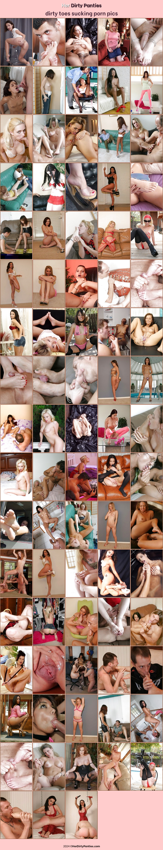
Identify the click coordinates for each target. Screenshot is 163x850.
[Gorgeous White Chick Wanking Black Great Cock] (16, 187)
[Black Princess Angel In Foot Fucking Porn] (114, 138)
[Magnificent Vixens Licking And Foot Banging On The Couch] (81, 235)
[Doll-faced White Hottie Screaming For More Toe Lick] (49, 187)
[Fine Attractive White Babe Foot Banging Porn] (147, 42)
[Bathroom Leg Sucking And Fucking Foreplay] (49, 42)
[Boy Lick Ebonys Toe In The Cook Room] (114, 332)
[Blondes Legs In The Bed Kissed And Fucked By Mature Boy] (49, 477)
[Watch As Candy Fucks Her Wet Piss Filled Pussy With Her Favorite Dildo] (49, 670)
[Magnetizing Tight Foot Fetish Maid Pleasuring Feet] (147, 187)
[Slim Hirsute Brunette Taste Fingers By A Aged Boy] (114, 283)
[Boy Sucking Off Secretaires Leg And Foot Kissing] (81, 90)
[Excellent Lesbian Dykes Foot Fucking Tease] (81, 525)
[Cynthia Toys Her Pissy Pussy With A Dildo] (16, 332)
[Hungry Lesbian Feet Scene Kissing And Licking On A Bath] (147, 573)
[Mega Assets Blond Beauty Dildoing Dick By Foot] (49, 138)
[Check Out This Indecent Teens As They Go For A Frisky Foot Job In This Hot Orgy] (16, 380)
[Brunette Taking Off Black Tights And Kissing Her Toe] (16, 670)
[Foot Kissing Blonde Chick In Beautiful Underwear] (49, 332)
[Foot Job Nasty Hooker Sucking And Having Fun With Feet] (81, 42)
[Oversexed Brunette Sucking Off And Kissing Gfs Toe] (147, 428)
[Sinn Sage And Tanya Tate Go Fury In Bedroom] (81, 138)
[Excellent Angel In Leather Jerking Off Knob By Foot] (16, 235)
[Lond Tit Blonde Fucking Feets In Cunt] (81, 573)
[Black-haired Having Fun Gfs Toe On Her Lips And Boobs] (81, 187)
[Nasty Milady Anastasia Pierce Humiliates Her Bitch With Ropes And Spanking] (114, 670)
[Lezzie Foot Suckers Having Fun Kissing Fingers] (114, 573)
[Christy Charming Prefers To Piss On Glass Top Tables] (147, 90)
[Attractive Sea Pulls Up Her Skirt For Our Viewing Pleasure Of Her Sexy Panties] (49, 621)
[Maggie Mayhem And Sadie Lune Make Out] (114, 42)
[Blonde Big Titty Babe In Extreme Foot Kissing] (147, 138)
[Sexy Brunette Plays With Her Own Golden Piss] (16, 42)
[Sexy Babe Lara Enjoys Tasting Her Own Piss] (147, 332)
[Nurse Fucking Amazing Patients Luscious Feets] (49, 90)
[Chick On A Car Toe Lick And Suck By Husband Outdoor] (16, 525)
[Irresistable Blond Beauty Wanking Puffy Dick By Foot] (16, 766)
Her (81, 5)
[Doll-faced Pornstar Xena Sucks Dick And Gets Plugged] (16, 90)
